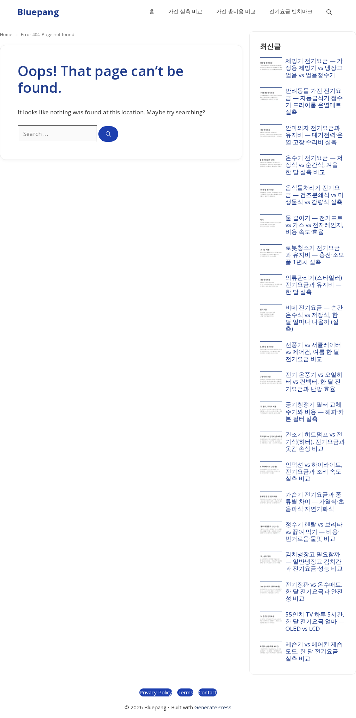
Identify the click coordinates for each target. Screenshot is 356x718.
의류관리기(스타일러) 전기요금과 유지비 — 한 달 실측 (313, 285)
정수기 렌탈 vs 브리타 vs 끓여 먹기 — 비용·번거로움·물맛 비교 (313, 531)
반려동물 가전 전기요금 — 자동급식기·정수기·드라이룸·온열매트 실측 (314, 101)
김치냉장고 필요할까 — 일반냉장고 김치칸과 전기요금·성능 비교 (314, 561)
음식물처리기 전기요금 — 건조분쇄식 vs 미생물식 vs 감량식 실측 (314, 194)
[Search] (108, 134)
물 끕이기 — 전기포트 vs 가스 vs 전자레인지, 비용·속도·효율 (314, 225)
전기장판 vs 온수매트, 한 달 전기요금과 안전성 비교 (314, 591)
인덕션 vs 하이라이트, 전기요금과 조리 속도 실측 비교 (313, 471)
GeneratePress (213, 707)
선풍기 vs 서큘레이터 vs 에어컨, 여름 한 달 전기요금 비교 (313, 352)
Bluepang (38, 12)
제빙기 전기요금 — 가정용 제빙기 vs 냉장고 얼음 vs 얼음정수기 (314, 68)
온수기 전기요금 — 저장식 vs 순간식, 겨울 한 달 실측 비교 (314, 165)
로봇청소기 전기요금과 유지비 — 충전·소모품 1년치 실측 (314, 255)
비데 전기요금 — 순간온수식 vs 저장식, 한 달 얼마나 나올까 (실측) (314, 318)
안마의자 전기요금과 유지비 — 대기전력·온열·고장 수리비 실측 (314, 135)
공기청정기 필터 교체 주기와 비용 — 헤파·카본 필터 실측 (314, 411)
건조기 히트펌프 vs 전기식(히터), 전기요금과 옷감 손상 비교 (315, 441)
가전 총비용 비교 (236, 11)
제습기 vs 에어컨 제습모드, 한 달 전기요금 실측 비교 (313, 651)
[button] (329, 12)
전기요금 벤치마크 (291, 11)
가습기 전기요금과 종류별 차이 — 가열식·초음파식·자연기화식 (314, 501)
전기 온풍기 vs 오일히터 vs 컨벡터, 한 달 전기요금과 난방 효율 (313, 381)
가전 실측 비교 (185, 11)
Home (6, 34)
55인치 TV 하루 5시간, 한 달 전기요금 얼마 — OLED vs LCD (314, 621)
